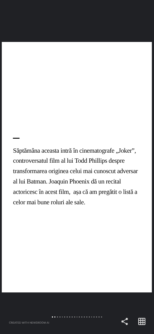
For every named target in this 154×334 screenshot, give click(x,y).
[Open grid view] (141, 321)
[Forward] (115, 167)
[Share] (124, 321)
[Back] (38, 167)
